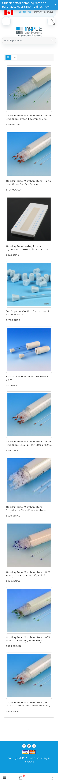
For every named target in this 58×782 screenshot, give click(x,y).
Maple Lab (34, 758)
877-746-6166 (43, 12)
